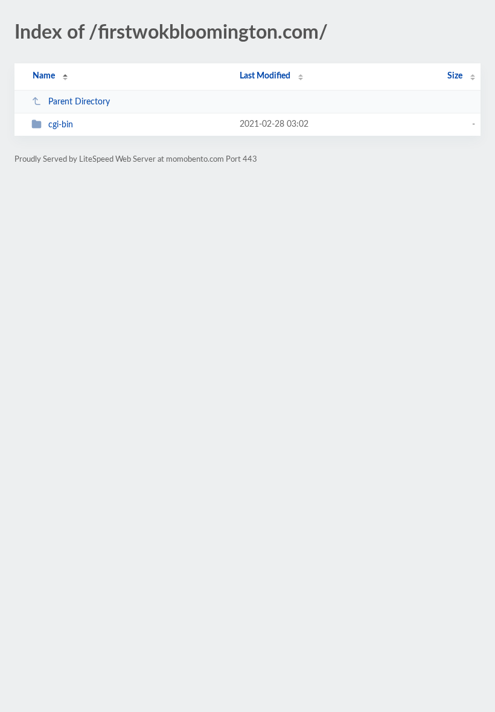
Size (454, 76)
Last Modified (265, 76)
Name (44, 76)
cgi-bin (60, 125)
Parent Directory (79, 102)
